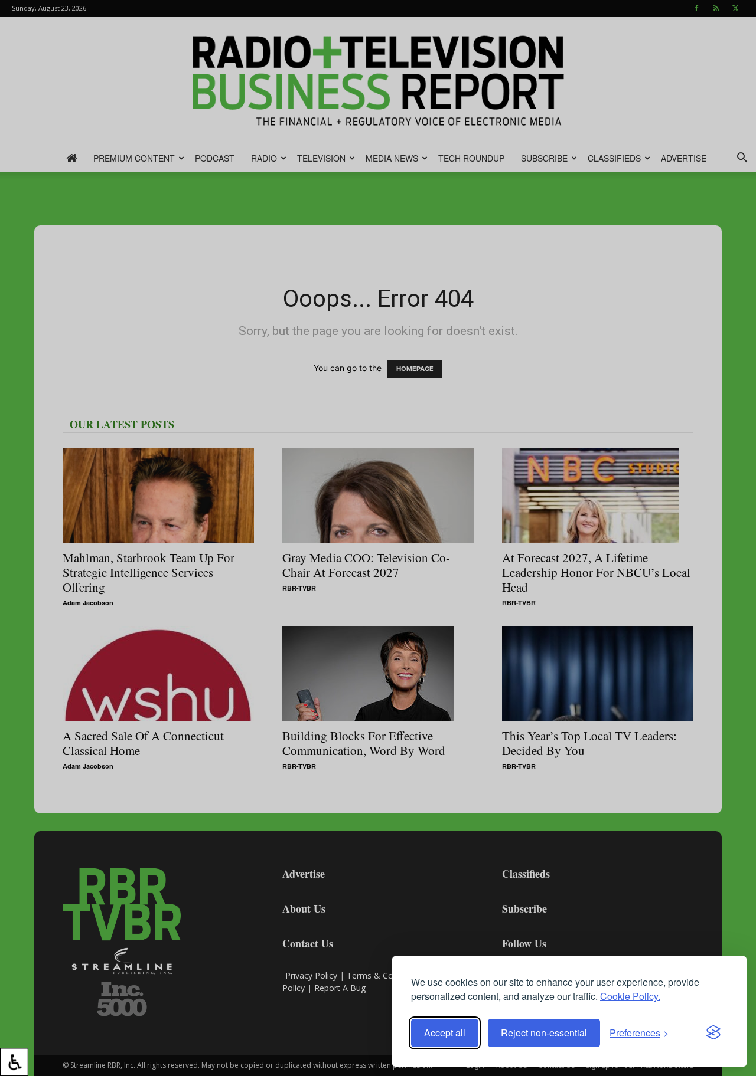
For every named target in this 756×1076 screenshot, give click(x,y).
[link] (14, 1062)
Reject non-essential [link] (544, 1032)
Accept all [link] (444, 1032)
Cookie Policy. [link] (630, 996)
